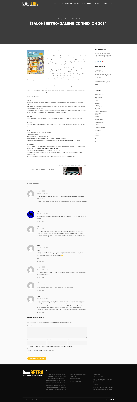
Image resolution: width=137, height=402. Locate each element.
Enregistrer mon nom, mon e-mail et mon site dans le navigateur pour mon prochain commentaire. (51, 346)
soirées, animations (99, 136)
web (95, 141)
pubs (96, 132)
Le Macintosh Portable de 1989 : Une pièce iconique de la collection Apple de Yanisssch (103, 76)
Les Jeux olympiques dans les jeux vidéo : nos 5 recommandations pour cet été (103, 83)
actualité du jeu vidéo (99, 94)
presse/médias (98, 130)
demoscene (97, 103)
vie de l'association (99, 140)
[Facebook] (96, 62)
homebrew (97, 114)
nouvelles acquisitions (100, 127)
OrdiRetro (97, 129)
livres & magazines (99, 119)
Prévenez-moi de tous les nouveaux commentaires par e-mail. (40, 350)
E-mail (49, 339)
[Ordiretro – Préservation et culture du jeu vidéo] (30, 3)
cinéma (96, 98)
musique (97, 124)
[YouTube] (103, 62)
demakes (97, 102)
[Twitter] (100, 62)
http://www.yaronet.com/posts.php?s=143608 (46, 148)
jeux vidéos (97, 117)
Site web (69, 339)
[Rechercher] (111, 4)
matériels (97, 121)
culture (96, 100)
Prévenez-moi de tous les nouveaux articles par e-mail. (39, 354)
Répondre (41, 206)
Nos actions (97, 125)
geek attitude (97, 110)
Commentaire (30, 325)
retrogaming (97, 135)
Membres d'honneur (99, 122)
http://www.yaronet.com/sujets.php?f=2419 (68, 140)
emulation (97, 105)
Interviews (97, 116)
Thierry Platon (98, 70)
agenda (96, 95)
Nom (28, 339)
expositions (97, 108)
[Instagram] (98, 62)
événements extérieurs (100, 106)
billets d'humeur (98, 97)
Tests (96, 138)
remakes (97, 133)
